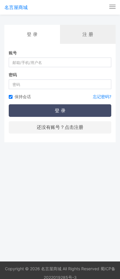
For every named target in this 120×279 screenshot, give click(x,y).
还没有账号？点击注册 (60, 127)
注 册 (87, 34)
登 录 (60, 110)
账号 (13, 52)
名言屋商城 (16, 7)
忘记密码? (102, 96)
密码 (13, 74)
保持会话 (23, 96)
